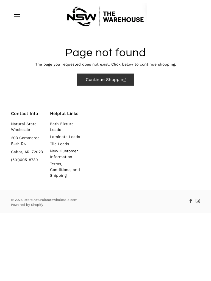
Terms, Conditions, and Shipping (65, 170)
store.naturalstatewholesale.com (50, 200)
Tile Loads (59, 144)
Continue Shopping (106, 79)
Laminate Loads (65, 136)
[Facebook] (190, 201)
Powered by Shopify (27, 205)
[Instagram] (198, 201)
